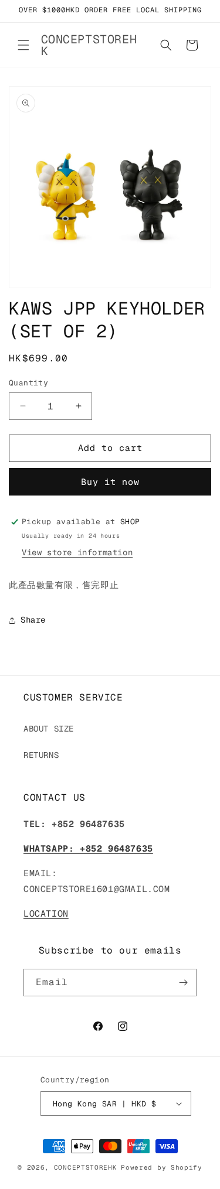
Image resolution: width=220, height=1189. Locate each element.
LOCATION (46, 913)
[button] (23, 45)
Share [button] (33, 619)
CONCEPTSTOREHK (85, 1167)
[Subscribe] (183, 982)
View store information (77, 552)
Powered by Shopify (161, 1167)
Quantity (28, 383)
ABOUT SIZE (48, 728)
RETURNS (41, 755)
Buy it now (110, 481)
